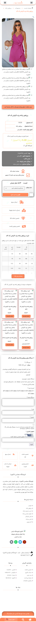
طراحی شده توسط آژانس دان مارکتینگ (18, 614)
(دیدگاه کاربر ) (28, 146)
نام (32, 409)
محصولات (17, 8)
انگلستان (19, 130)
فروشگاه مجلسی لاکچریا (26, 481)
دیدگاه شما (30, 397)
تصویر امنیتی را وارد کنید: (17, 436)
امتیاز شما (30, 388)
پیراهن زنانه (8, 8)
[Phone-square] (11, 542)
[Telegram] (20, 542)
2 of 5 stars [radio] (13, 391)
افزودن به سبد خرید (15, 195)
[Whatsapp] (16, 542)
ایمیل (32, 417)
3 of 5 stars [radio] (20, 391)
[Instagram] (24, 542)
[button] (31, 2)
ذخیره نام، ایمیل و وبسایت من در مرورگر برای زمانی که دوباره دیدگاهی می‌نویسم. (19, 427)
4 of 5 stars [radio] (28, 391)
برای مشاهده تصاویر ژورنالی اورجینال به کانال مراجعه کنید (18, 107)
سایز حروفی (29, 187)
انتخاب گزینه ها (26, 316)
